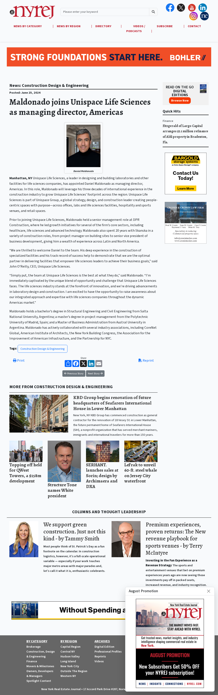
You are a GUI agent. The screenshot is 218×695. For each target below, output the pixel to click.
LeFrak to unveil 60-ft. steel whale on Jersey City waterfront (140, 473)
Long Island (68, 661)
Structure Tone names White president (62, 490)
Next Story (94, 373)
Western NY (68, 676)
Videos (99, 661)
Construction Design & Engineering (42, 349)
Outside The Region (73, 671)
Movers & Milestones (40, 666)
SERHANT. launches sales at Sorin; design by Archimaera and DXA (102, 475)
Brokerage (33, 646)
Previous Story (75, 373)
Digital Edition (104, 646)
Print (20, 360)
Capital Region (70, 646)
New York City (69, 666)
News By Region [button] (69, 26)
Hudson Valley (70, 656)
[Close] (208, 591)
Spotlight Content (38, 681)
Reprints (100, 656)
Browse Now (180, 100)
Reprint (148, 360)
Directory (103, 26)
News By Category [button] (28, 26)
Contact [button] (194, 26)
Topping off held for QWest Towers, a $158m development (25, 473)
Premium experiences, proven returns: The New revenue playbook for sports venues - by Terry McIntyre (176, 538)
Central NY (67, 651)
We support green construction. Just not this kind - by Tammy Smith (74, 531)
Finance (168, 121)
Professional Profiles (108, 651)
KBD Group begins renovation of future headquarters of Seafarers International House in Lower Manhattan (112, 402)
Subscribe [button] (165, 26)
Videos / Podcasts (135, 28)
